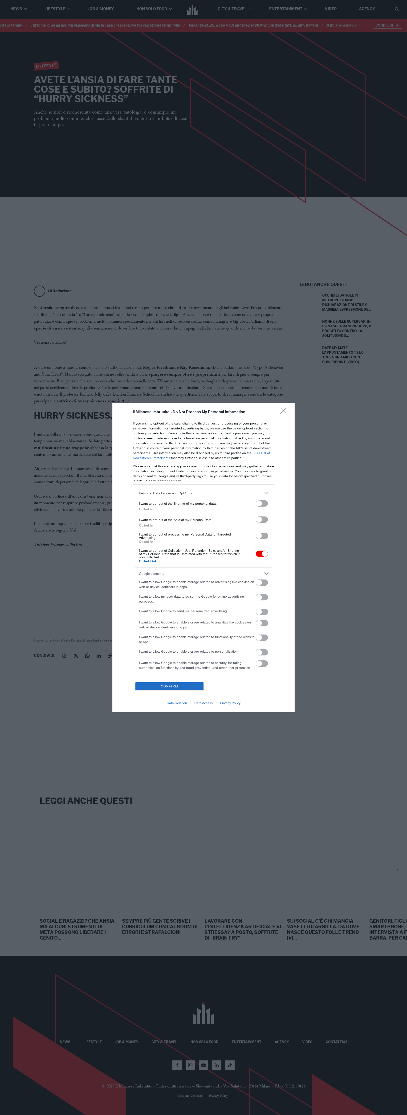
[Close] (285, 412)
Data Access (203, 703)
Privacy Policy (230, 703)
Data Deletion (177, 703)
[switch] (262, 503)
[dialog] (203, 557)
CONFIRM (169, 686)
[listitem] (203, 493)
